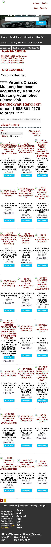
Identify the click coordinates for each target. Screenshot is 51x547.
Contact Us (33, 48)
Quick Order (15, 37)
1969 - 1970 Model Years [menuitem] (12, 60)
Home (4, 37)
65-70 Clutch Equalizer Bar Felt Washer (9, 205)
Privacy (33, 506)
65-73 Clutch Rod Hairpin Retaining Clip (9, 295)
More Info (9, 175)
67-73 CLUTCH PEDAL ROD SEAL (42, 430)
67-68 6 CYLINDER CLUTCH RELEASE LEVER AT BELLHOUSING (42, 298)
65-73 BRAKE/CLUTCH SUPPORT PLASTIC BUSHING (26, 252)
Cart (36, 8)
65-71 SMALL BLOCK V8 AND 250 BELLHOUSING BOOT (42, 207)
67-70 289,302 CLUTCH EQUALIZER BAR (26, 340)
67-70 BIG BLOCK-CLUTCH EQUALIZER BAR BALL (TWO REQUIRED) (26, 387)
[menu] (24, 59)
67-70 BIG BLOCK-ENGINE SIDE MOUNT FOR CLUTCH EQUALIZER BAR (42, 390)
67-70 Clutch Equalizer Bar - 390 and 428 (26, 430)
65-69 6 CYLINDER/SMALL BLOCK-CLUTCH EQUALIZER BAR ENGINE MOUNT (26, 162)
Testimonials (19, 48)
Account (36, 3)
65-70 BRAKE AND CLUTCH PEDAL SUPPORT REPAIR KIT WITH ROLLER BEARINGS (42, 164)
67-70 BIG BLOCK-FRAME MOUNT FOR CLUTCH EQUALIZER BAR (9, 432)
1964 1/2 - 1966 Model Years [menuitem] (14, 56)
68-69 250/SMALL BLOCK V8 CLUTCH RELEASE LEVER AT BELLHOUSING (8, 477)
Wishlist (43, 8)
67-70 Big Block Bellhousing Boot (42, 341)
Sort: (2, 130)
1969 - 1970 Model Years (15, 119)
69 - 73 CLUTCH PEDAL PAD (42, 475)
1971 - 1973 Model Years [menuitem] (12, 62)
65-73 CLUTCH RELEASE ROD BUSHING (42, 250)
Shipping (28, 37)
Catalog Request (18, 42)
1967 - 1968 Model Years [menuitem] (12, 58)
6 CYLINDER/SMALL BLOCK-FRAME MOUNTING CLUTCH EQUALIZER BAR (8, 163)
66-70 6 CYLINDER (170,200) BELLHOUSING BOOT (26, 296)
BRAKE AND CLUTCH (33, 119)
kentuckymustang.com (21, 104)
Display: (5, 136)
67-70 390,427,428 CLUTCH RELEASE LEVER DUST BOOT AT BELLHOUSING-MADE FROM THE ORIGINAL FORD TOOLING (9, 348)
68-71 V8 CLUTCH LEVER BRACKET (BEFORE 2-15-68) (26, 475)
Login (44, 3)
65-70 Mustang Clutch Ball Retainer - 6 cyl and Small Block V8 (26, 207)
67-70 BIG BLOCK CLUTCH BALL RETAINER (9, 385)
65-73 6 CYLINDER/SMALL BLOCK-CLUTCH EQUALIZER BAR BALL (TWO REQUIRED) (8, 253)
